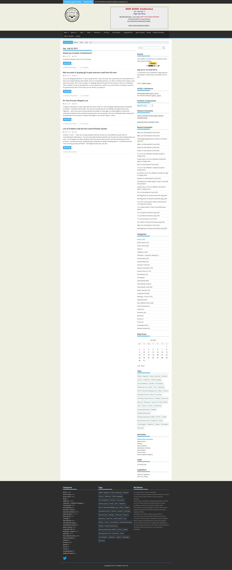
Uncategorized (141, 325)
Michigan (157, 398)
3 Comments (85, 95)
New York (154, 402)
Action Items (141, 246)
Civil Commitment (142, 383)
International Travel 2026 (152, 132)
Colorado (151, 383)
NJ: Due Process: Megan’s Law (75, 101)
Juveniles (159, 394)
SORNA (164, 417)
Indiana (166, 391)
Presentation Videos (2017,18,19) (148, 93)
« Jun (138, 366)
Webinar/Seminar (142, 328)
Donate (78, 36)
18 (148, 355)
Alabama (164, 376)
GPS (155, 387)
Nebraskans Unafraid (143, 448)
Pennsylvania (157, 405)
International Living (143, 284)
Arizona (140, 380)
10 (144, 352)
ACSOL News (141, 242)
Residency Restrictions (144, 413)
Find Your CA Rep (142, 477)
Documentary (141, 261)
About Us (73, 32)
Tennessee (154, 420)
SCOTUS (158, 417)
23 (139, 358)
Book (138, 249)
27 (158, 358)
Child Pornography (156, 380)
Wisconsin (140, 428)
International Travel (143, 287)
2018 (154, 95)
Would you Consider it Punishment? (77, 53)
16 (139, 355)
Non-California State (143, 303)
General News (68, 67)
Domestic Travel (142, 265)
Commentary (141, 258)
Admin (75, 56)
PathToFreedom (142, 306)
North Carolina (163, 402)
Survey (139, 319)
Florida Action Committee (145, 439)
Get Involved (116, 32)
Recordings (136, 17)
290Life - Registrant (143, 376)
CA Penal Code (141, 464)
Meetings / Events (143, 296)
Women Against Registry (145, 454)
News (65, 32)
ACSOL (139, 239)
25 (148, 358)
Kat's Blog (140, 398)
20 (158, 355)
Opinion (144, 405)
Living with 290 (127, 32)
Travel (88, 32)
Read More (67, 63)
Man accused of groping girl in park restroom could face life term (90, 72)
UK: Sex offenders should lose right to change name (111, 2)
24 (144, 358)
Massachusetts (149, 398)
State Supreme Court (143, 420)
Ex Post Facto (159, 383)
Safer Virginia (141, 450)
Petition (139, 309)
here (149, 61)
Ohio (139, 405)
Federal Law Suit (142, 387)
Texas (160, 420)
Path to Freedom (69, 36)
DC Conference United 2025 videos (138, 21)
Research (140, 312)
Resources (97, 32)
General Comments (158, 32)
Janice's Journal (140, 32)
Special (139, 316)
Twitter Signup (146, 83)
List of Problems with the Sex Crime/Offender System (85, 129)
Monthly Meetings (126, 17)
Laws (81, 32)
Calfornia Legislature (143, 474)
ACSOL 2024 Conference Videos (139, 25)
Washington (164, 424)
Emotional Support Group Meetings (139, 19)
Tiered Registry (142, 424)
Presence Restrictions (144, 409)
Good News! (141, 274)
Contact (148, 32)
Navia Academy (142, 446)
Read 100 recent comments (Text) (148, 122)
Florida (150, 387)
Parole (150, 405)
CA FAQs (106, 32)
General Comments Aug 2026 (158, 195)
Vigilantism (151, 424)
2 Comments (85, 67)
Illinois (160, 391)
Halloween (161, 387)
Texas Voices (141, 452)
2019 (158, 95)
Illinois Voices (141, 441)
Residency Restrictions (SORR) (146, 417)
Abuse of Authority (155, 376)
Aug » (143, 366)
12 (153, 352)
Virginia (158, 424)
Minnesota (165, 398)
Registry (154, 409)
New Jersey (147, 402)
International (141, 281)
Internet (152, 394)
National (74, 67)
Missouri (140, 402)
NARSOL (139, 443)
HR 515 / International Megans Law (147, 391)
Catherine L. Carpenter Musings (147, 255)
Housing (139, 277)
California (66, 95)
